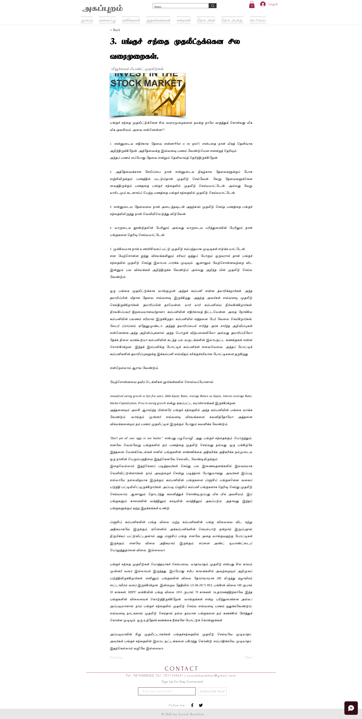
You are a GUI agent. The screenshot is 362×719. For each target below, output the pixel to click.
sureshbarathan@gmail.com (211, 675)
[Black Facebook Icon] (192, 705)
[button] (252, 4)
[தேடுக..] (212, 5)
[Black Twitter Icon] (200, 705)
